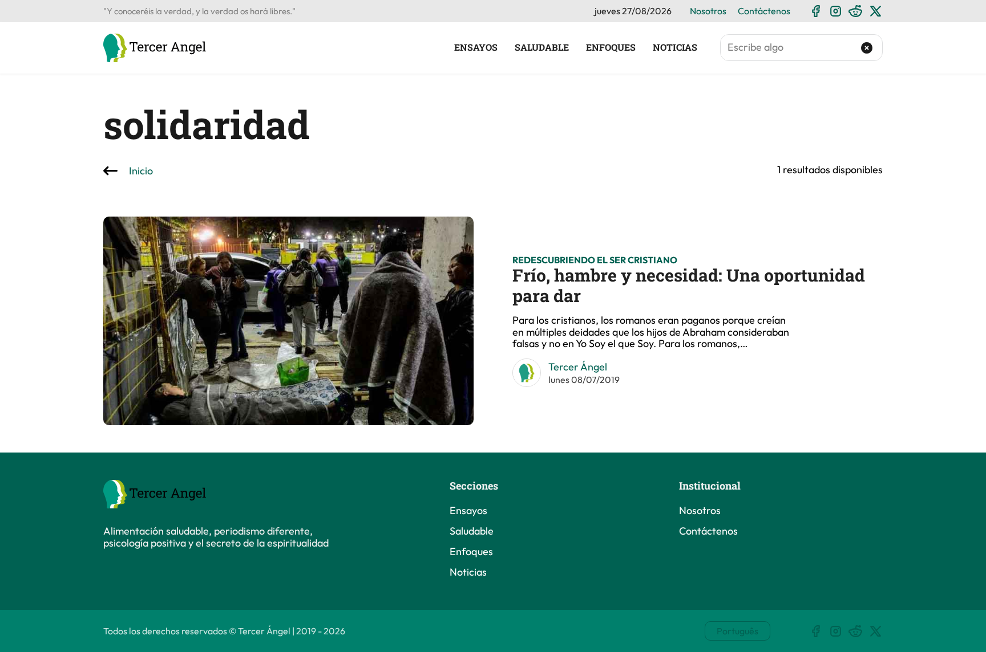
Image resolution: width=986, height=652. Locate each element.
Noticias (675, 47)
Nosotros (708, 11)
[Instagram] (836, 11)
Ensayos (476, 47)
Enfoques (611, 47)
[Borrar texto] (867, 48)
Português (737, 631)
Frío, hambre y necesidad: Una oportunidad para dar (688, 285)
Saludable (542, 47)
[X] (875, 11)
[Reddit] (855, 11)
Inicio (141, 171)
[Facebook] (816, 11)
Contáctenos (764, 11)
